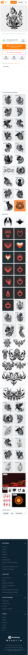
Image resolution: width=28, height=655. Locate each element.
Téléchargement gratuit (14, 46)
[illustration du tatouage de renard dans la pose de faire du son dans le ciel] (18, 253)
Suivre (23, 41)
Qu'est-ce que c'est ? (15, 63)
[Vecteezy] (2, 2)
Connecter (20, 2)
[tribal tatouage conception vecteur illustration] (6, 560)
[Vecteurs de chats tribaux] (8, 242)
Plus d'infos (6, 66)
